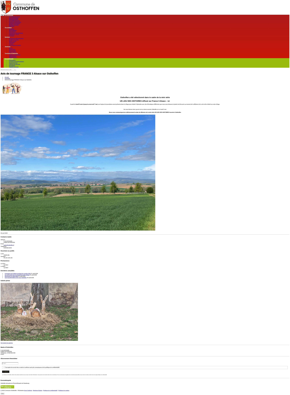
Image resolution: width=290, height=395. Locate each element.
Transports (12, 42)
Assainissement (13, 63)
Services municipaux (14, 23)
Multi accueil (12, 50)
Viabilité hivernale (14, 67)
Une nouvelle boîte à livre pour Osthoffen (16, 277)
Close (2, 393)
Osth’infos (11, 26)
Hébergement (12, 56)
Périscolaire (12, 49)
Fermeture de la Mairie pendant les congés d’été (18, 273)
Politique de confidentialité (50, 390)
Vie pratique (8, 27)
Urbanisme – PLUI (14, 34)
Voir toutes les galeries (7, 343)
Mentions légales (37, 390)
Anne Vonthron (28, 390)
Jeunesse (7, 46)
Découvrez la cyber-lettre (11, 276)
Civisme (11, 44)
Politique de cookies (63, 390)
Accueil (7, 77)
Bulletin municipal (14, 25)
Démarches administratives (16, 38)
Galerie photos (13, 57)
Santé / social (12, 41)
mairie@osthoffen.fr (9, 245)
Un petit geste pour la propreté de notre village (17, 275)
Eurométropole (9, 58)
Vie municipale (9, 15)
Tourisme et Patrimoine (11, 53)
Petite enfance (13, 52)
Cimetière (11, 35)
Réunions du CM (13, 19)
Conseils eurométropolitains (16, 61)
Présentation (12, 60)
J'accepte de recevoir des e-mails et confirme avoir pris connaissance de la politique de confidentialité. (32, 367)
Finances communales (15, 22)
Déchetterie (12, 65)
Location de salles (14, 39)
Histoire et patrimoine (14, 54)
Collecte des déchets (14, 64)
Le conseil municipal (14, 16)
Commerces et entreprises (16, 33)
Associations (12, 31)
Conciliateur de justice (15, 45)
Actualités (11, 29)
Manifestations (13, 30)
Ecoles (11, 48)
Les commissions (13, 18)
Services (7, 37)
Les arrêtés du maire (14, 20)
